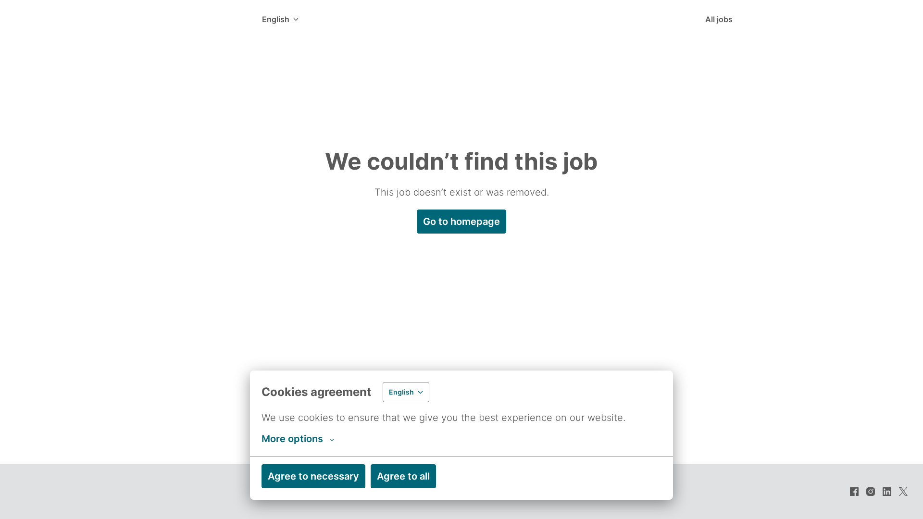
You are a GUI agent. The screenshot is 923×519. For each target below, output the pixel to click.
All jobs (719, 19)
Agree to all (403, 476)
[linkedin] (887, 491)
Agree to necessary (313, 476)
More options (292, 439)
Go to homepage (461, 221)
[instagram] (870, 491)
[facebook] (854, 491)
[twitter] (903, 491)
